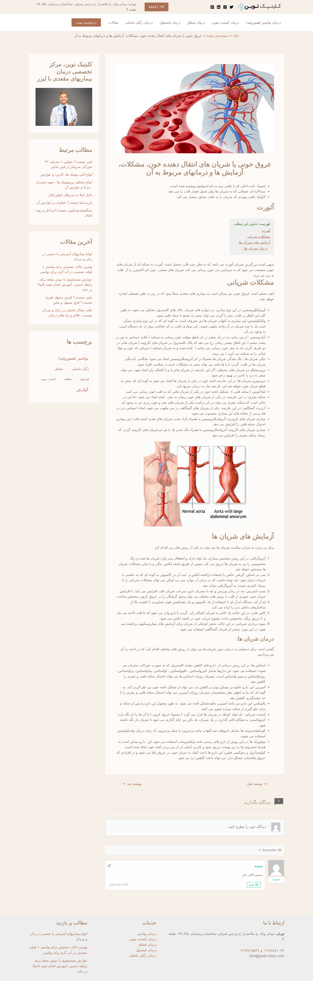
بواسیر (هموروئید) (73, 358)
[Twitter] (231, 7)
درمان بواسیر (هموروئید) (263, 22)
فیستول (84, 379)
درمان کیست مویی (225, 22)
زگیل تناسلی (80, 369)
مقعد (68, 379)
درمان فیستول (169, 22)
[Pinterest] (212, 7)
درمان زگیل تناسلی (139, 22)
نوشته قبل (257, 783)
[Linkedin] (219, 7)
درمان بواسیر (147, 933)
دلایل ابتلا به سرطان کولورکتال (70, 195)
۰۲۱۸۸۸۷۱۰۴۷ (273, 950)
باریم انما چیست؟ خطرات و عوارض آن (64, 202)
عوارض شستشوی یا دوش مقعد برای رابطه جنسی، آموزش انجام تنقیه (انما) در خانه (64, 284)
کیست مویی (48, 379)
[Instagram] (225, 7)
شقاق (59, 369)
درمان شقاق (196, 22)
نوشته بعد (132, 783)
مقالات (113, 22)
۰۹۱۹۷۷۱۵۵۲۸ (248, 950)
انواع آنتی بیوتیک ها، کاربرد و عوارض (66, 174)
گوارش (82, 389)
